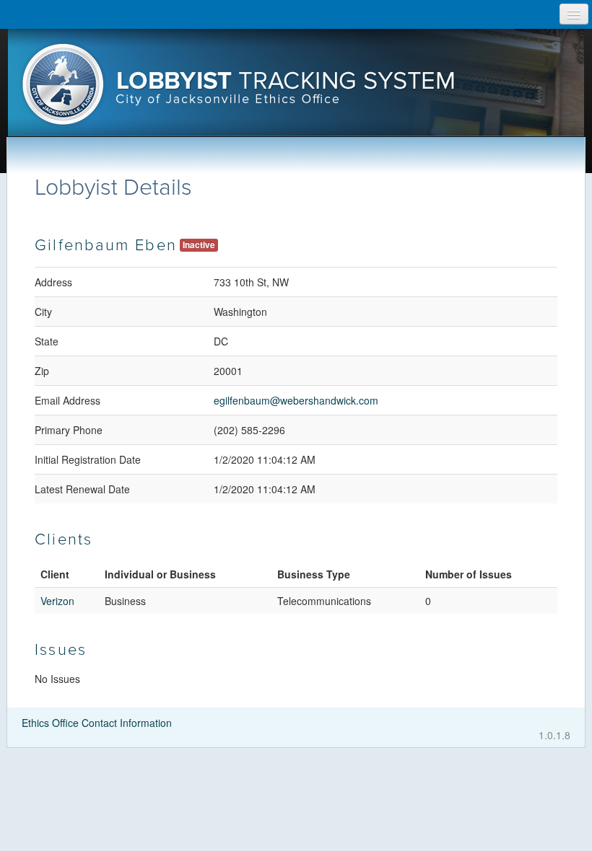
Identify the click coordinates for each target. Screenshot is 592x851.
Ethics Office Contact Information (97, 722)
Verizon (57, 601)
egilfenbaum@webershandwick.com (296, 400)
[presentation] (296, 89)
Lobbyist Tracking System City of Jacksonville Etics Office (296, 89)
